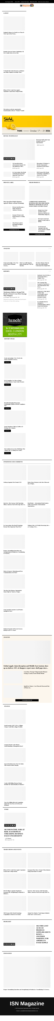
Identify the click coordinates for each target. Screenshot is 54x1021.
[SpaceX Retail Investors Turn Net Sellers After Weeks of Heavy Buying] (15, 755)
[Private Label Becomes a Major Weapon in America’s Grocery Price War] (7, 209)
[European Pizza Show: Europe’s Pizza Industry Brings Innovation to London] (39, 860)
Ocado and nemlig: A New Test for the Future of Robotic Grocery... (11, 264)
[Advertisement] (27, 241)
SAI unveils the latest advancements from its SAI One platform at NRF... (19, 165)
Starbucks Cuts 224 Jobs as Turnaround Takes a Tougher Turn (43, 277)
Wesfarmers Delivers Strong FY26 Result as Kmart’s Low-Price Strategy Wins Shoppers (15, 293)
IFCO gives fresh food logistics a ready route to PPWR (44, 220)
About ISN (17, 1)
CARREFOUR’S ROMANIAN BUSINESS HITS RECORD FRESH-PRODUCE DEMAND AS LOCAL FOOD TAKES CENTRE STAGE (39, 204)
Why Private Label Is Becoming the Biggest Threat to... (18, 224)
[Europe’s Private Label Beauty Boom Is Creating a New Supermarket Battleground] (7, 216)
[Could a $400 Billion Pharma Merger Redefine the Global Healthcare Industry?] (15, 774)
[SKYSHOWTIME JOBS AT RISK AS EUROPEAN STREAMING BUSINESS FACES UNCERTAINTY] (15, 820)
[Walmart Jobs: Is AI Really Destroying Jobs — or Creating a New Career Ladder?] (39, 515)
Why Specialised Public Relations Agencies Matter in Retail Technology (14, 202)
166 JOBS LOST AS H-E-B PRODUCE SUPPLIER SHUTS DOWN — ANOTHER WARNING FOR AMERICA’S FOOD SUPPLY (43, 934)
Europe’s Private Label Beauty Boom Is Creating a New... (19, 216)
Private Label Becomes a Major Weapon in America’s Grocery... (18, 209)
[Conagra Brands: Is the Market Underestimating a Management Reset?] (15, 736)
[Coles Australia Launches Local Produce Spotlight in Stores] (14, 601)
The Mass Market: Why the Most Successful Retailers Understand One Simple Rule (43, 264)
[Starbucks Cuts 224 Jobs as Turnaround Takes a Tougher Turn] (32, 277)
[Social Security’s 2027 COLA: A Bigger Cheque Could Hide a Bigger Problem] (15, 717)
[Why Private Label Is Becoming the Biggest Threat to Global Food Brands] (7, 224)
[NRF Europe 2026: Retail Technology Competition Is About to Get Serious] (31, 174)
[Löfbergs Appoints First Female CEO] (15, 472)
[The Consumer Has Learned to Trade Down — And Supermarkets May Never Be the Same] (32, 284)
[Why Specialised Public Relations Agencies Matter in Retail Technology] (14, 193)
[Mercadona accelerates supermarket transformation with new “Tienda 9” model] (14, 100)
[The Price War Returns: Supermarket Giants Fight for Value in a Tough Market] (14, 581)
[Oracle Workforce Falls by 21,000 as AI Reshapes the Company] (15, 418)
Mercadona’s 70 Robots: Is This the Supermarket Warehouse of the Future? (43, 165)
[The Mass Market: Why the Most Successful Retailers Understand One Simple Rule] (43, 257)
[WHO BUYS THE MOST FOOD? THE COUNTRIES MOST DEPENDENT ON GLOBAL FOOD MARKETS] (32, 293)
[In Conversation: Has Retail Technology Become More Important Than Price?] (7, 174)
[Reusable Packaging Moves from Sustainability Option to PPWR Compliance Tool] (15, 394)
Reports (6, 271)
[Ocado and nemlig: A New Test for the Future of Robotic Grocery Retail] (11, 257)
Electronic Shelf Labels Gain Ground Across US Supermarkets (43, 141)
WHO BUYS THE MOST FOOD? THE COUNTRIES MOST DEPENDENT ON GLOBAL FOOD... (43, 294)
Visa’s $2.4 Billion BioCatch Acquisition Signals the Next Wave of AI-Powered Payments (13, 804)
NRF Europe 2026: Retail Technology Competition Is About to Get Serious (43, 174)
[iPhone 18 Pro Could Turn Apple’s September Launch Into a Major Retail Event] (14, 81)
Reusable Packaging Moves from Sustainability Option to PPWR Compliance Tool (14, 404)
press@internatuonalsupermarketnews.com (29, 1010)
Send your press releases (43, 1)
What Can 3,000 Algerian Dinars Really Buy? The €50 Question (26, 264)
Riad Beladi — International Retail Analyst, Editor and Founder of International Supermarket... (38, 505)
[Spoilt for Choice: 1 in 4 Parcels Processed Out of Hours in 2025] (13, 691)
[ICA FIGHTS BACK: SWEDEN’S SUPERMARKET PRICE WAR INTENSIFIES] (32, 303)
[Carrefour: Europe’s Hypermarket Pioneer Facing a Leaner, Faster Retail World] (13, 677)
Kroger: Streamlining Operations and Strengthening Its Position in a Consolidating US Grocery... (14, 552)
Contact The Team (25, 1)
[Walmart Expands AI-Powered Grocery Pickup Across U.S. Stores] (14, 620)
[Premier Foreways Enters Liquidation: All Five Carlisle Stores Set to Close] (14, 43)
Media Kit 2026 (33, 1)
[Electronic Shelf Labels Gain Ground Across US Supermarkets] (19, 149)
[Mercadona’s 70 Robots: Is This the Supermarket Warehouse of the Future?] (31, 165)
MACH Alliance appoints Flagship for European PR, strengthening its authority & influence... (14, 892)
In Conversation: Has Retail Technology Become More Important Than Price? (19, 174)
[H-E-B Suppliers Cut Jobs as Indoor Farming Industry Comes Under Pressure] (15, 372)
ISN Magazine (7, 297)
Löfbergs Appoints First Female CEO (12, 482)
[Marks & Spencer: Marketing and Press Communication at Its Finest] (14, 562)
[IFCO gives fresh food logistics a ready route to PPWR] (33, 220)
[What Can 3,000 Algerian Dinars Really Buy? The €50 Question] (27, 257)
